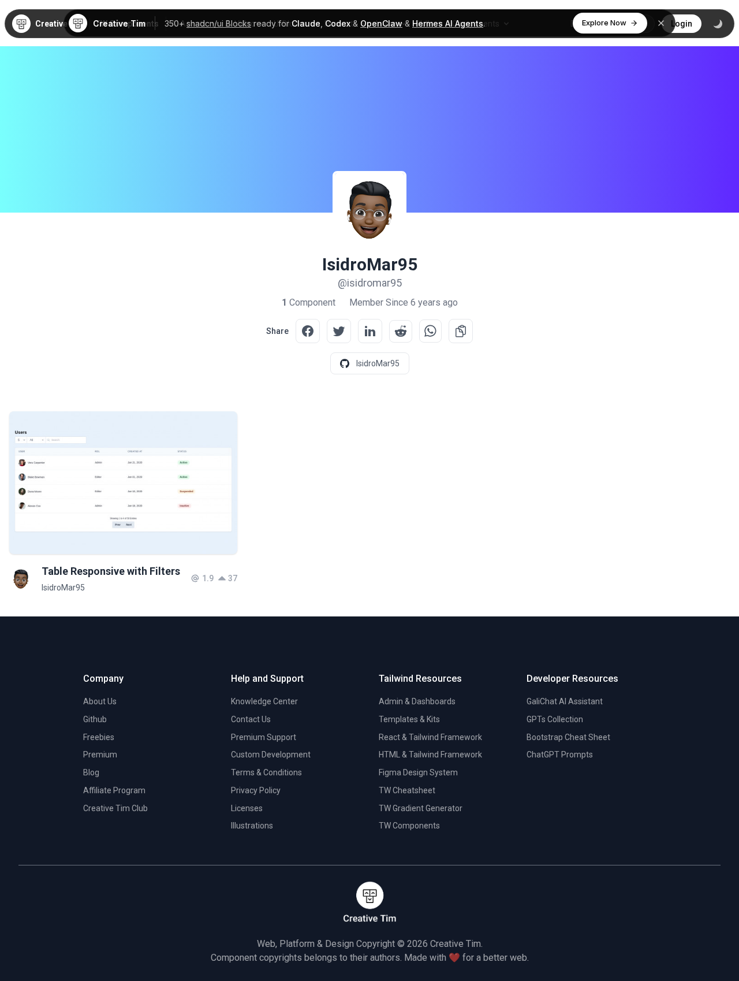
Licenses (247, 808)
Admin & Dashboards (417, 701)
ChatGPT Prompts (560, 754)
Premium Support (263, 737)
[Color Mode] (717, 23)
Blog (91, 772)
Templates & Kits (409, 719)
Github (95, 719)
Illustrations (252, 825)
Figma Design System (418, 772)
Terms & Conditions (266, 772)
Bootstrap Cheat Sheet (568, 737)
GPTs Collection (555, 719)
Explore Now (604, 22)
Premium (100, 754)
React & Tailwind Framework (430, 737)
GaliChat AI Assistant (565, 701)
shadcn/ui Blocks (218, 23)
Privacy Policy (256, 790)
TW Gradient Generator (420, 808)
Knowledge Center (264, 701)
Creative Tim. (456, 943)
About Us (100, 701)
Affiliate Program (114, 790)
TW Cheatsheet (407, 790)
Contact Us (251, 719)
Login (681, 23)
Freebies (98, 737)
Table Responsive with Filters (111, 571)
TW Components (409, 825)
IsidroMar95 (63, 587)
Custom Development (271, 754)
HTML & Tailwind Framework (430, 754)
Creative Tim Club (115, 808)
